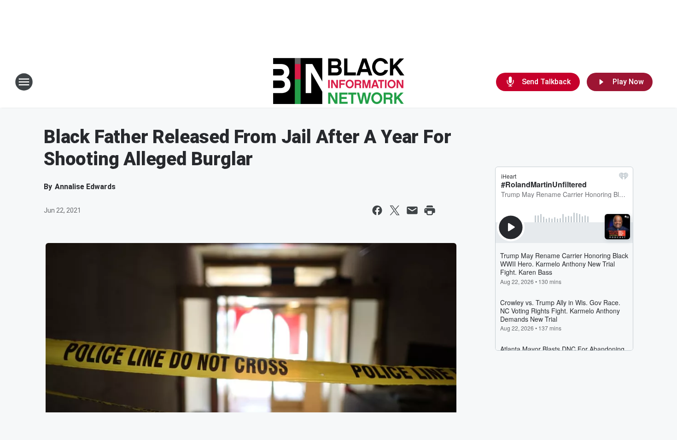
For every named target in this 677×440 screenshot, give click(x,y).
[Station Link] (338, 82)
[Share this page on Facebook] (377, 210)
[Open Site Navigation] (24, 82)
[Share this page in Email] (412, 210)
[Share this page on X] (394, 210)
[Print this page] (429, 210)
